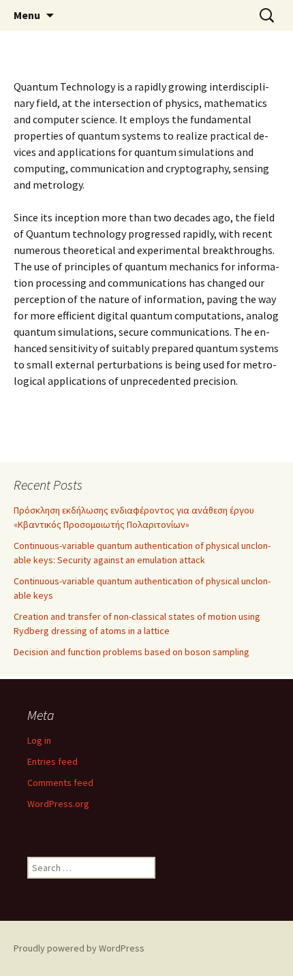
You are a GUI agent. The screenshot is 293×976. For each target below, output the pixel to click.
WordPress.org (58, 804)
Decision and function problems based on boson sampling (131, 652)
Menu (27, 15)
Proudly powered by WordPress (79, 948)
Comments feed (60, 782)
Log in (39, 740)
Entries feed (52, 761)
